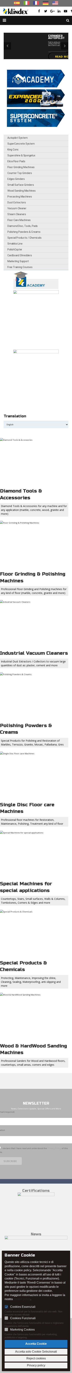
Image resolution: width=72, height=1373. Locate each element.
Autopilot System (17, 137)
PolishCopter (14, 249)
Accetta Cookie (36, 1343)
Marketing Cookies (22, 1329)
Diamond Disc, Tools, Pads (22, 225)
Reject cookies (36, 1358)
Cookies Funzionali (23, 1318)
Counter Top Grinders (19, 173)
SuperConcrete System (21, 143)
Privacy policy (36, 1365)
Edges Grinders (16, 178)
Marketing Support (18, 261)
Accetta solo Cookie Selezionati (36, 1351)
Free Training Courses (19, 267)
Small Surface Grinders (20, 184)
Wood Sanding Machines (21, 190)
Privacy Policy (54, 1148)
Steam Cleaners (16, 214)
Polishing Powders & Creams (23, 231)
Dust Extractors (16, 202)
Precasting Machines (19, 196)
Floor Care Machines (19, 220)
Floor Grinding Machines (21, 167)
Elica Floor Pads (16, 161)
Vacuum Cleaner (16, 208)
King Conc (13, 149)
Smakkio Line (14, 243)
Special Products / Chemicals (24, 237)
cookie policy (21, 1299)
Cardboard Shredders (19, 255)
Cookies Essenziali (22, 1306)
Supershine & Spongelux (21, 155)
